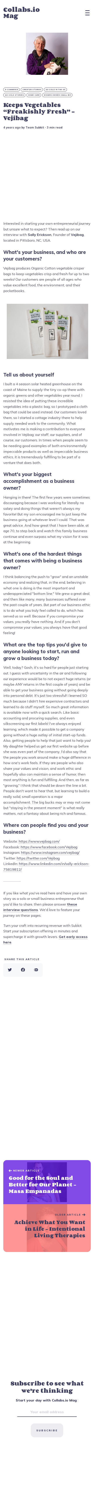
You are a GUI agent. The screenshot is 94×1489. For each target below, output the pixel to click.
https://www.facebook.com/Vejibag (49, 847)
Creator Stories (32, 90)
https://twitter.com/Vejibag (38, 858)
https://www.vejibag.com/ (39, 841)
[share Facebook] (23, 970)
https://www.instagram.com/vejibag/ (50, 852)
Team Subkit (35, 127)
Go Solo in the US (56, 90)
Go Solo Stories (14, 95)
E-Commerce (11, 90)
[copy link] (36, 970)
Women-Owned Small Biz (57, 95)
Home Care (34, 95)
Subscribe (47, 1430)
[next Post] (47, 1182)
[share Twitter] (9, 970)
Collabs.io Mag (21, 13)
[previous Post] (47, 1228)
